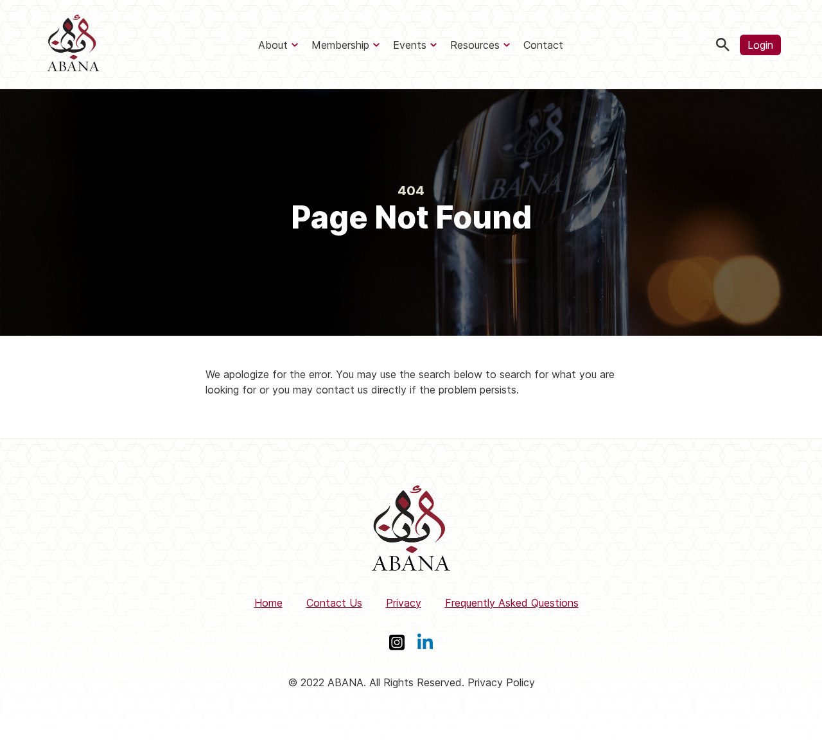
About (273, 45)
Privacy (403, 602)
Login (760, 45)
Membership (340, 45)
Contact (543, 45)
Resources (475, 45)
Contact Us (334, 602)
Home (268, 602)
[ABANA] (73, 44)
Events (409, 45)
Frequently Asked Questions (512, 602)
